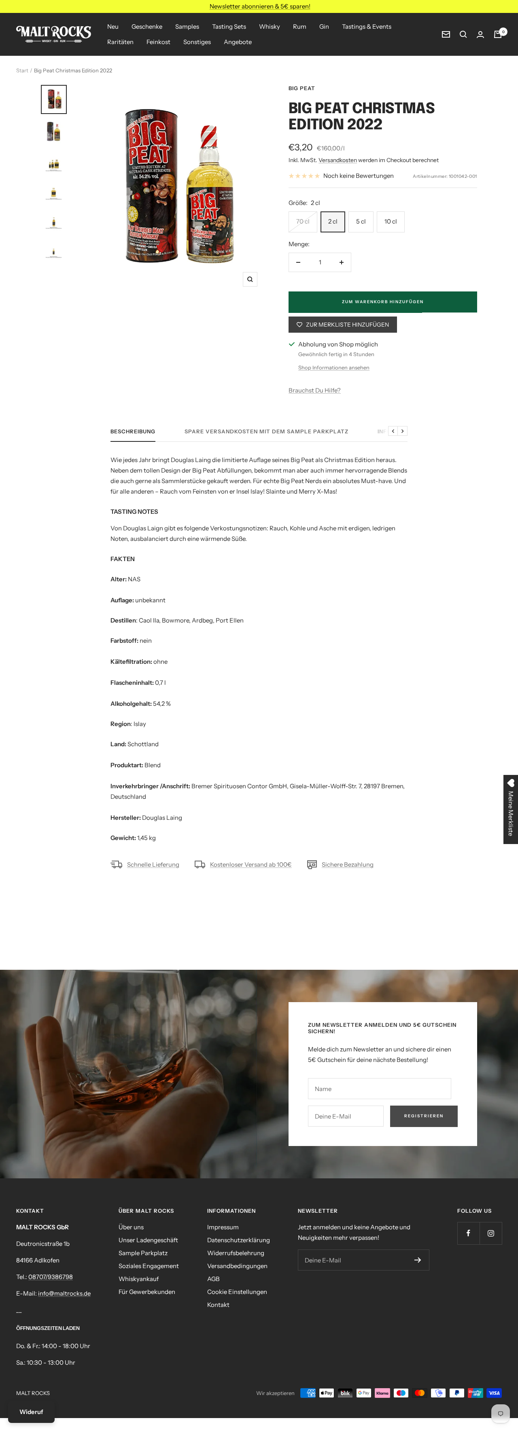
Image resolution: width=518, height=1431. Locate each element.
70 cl (303, 221)
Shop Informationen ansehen (333, 367)
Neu (113, 26)
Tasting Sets (229, 26)
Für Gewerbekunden (147, 1292)
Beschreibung (132, 431)
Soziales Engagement (149, 1266)
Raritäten (120, 42)
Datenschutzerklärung (238, 1240)
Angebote (238, 42)
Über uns (131, 1227)
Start (22, 70)
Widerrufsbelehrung (235, 1253)
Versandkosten (337, 160)
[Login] (480, 34)
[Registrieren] (417, 1260)
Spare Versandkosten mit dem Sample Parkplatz (266, 431)
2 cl (333, 221)
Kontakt (218, 1305)
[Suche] (463, 34)
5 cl (361, 221)
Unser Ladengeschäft (148, 1240)
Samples (187, 26)
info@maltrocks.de (64, 1293)
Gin (324, 26)
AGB (213, 1279)
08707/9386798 (50, 1277)
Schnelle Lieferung (153, 864)
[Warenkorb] (498, 34)
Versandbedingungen (237, 1266)
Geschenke (147, 26)
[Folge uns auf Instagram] (491, 1233)
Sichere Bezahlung (348, 864)
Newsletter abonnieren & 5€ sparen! (260, 6)
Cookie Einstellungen (237, 1292)
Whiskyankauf (139, 1279)
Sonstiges (197, 42)
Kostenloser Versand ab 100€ (251, 864)
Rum (299, 26)
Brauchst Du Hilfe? (315, 390)
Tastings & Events (366, 26)
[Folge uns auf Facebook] (468, 1233)
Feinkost (158, 42)
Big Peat (302, 88)
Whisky (269, 26)
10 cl (390, 221)
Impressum (223, 1227)
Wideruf (31, 1412)
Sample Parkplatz (143, 1253)
